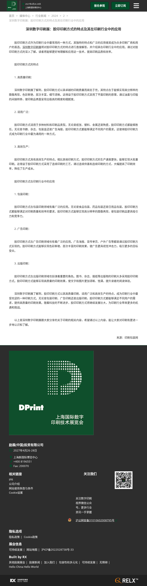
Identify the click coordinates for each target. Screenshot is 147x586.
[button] (99, 6)
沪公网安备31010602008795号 (95, 520)
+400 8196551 (22, 461)
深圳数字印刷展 (31, 47)
